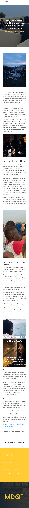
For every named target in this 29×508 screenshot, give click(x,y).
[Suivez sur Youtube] (18, 473)
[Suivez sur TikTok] (23, 473)
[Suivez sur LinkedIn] (13, 473)
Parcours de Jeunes (18, 31)
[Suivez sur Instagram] (9, 473)
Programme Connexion (15, 33)
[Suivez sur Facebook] (5, 473)
